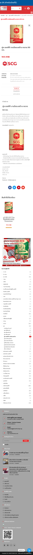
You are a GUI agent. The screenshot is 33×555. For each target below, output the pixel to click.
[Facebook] (7, 545)
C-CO (4, 272)
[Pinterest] (11, 545)
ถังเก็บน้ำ (5, 313)
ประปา (4, 323)
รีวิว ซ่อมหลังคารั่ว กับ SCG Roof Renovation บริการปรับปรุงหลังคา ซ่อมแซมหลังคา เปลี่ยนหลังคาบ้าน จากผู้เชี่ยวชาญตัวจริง (19, 470)
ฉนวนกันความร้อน (8, 486)
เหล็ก (4, 395)
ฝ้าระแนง (5, 361)
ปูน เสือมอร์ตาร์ (7, 332)
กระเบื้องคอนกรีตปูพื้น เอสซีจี (9, 289)
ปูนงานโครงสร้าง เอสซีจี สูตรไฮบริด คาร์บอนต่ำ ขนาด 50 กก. (8, 219)
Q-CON (5, 277)
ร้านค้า (5, 499)
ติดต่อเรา (6, 508)
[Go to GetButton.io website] (29, 553)
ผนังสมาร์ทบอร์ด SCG (8, 356)
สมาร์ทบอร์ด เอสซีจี (7, 378)
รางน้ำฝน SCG (6, 373)
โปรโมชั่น (6, 494)
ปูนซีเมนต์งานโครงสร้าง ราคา (17, 81)
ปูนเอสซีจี (6, 481)
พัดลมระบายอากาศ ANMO (9, 363)
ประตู (4, 321)
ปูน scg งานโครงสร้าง (15, 77)
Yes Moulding (6, 286)
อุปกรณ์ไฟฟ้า (6, 388)
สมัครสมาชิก (7, 512)
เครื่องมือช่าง (6, 393)
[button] (31, 12)
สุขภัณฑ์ (5, 381)
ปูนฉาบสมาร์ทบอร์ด (8, 340)
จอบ (4, 296)
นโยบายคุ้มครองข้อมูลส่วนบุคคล (11, 515)
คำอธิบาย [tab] (16, 88)
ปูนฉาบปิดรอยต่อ (8, 338)
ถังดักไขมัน (5, 306)
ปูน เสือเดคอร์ (7, 334)
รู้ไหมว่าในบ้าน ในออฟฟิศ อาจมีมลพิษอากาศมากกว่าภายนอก (18, 460)
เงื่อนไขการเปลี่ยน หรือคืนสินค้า (11, 517)
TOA (4, 279)
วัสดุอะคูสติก (6, 376)
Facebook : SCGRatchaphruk (9, 180)
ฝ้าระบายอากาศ (6, 358)
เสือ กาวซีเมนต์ (7, 349)
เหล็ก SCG (6, 483)
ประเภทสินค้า (5, 125)
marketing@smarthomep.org (14, 429)
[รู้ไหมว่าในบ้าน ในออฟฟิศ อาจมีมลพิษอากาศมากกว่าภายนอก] (5, 461)
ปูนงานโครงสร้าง (17, 79)
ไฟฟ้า (4, 400)
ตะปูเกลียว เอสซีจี (7, 304)
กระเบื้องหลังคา (7, 488)
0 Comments (17, 454)
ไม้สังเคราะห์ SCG (7, 403)
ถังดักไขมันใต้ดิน (7, 309)
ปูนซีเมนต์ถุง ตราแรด (8, 342)
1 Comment (17, 463)
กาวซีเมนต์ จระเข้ (7, 328)
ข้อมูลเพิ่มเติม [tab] (16, 91)
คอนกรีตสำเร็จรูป (7, 294)
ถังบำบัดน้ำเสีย (6, 311)
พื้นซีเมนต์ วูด (6, 366)
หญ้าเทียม (5, 383)
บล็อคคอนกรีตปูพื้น (7, 318)
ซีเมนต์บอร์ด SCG (7, 301)
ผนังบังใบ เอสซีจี (7, 354)
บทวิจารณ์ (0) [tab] (16, 94)
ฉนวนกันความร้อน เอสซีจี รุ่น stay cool (12, 299)
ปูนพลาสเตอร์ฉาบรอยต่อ (9, 345)
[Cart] (25, 8)
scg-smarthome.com (12, 433)
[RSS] (14, 545)
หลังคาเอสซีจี (6, 385)
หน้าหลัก (2, 15)
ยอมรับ (6, 444)
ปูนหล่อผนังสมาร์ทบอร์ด (9, 347)
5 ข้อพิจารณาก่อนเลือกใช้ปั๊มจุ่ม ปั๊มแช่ (18, 453)
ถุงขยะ (4, 316)
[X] (4, 545)
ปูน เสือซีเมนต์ (7, 330)
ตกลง (25, 440)
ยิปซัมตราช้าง (6, 371)
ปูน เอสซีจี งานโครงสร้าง (14, 15)
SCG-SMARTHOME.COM (11, 553)
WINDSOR (5, 284)
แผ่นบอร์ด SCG (6, 398)
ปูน (6, 15)
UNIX (4, 281)
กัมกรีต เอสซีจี (6, 291)
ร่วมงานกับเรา (7, 501)
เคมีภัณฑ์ (5, 390)
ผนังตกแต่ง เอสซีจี (7, 351)
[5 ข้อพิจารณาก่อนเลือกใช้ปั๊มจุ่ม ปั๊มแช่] (5, 453)
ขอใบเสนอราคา (7, 510)
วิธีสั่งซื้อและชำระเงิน (8, 497)
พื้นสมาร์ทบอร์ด (6, 368)
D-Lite (5, 274)
